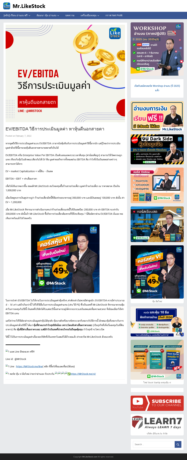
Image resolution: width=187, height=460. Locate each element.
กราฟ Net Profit (113, 15)
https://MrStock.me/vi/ (83, 373)
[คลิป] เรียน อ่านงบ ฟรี (16, 15)
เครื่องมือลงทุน (88, 15)
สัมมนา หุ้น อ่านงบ (46, 15)
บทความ (69, 15)
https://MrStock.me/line (29, 366)
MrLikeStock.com (89, 457)
